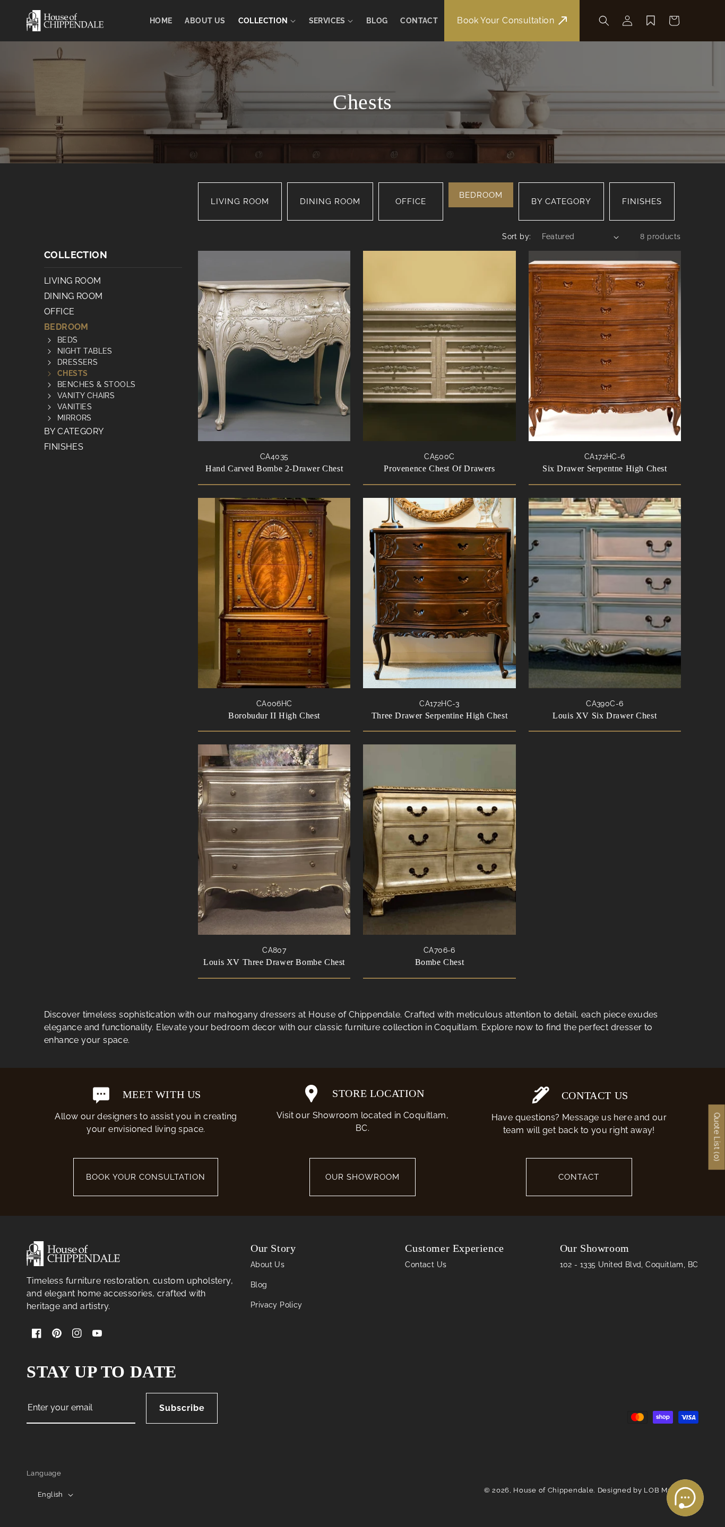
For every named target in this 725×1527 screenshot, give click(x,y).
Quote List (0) (717, 1137)
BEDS (67, 340)
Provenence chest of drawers (439, 468)
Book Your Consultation (505, 20)
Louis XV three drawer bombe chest (274, 962)
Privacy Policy (277, 1305)
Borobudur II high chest (274, 715)
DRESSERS (77, 362)
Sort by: (516, 236)
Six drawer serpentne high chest (604, 468)
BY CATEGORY (561, 201)
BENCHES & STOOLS (96, 384)
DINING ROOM (330, 201)
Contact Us (425, 1264)
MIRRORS (74, 418)
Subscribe (182, 1408)
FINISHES (642, 201)
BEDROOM (481, 195)
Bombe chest (439, 962)
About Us (267, 1264)
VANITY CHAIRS (86, 395)
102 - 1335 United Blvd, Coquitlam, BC (629, 1264)
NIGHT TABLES (85, 351)
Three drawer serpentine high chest (439, 715)
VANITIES (74, 406)
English (50, 1494)
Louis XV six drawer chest (605, 715)
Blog (259, 1284)
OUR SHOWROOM (362, 1177)
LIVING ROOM (240, 201)
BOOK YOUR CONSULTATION (145, 1177)
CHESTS (72, 373)
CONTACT (578, 1177)
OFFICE (410, 201)
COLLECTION (75, 254)
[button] (267, 20)
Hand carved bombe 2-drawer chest (274, 468)
